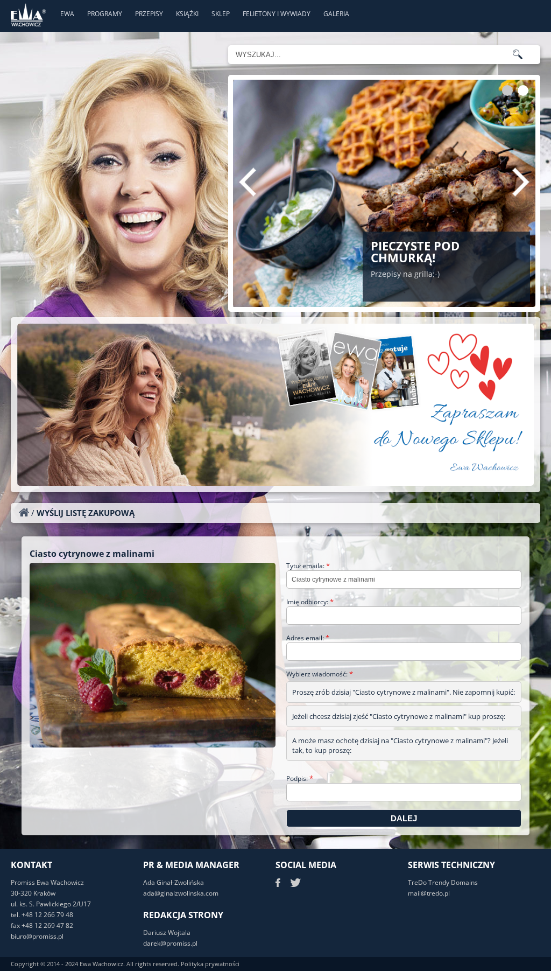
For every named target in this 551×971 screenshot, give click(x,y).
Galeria (336, 13)
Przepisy (149, 13)
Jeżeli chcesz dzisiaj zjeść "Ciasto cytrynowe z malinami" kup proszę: (398, 716)
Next (521, 182)
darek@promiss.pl (170, 943)
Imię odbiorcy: (310, 601)
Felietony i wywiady (276, 13)
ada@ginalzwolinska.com (180, 893)
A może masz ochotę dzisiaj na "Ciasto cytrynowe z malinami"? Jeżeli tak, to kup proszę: (400, 745)
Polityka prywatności (210, 964)
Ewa (67, 13)
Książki (187, 13)
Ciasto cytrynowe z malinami (92, 554)
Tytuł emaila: (308, 565)
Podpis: (299, 778)
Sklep (220, 13)
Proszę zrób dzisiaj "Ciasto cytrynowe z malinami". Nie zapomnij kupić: (403, 692)
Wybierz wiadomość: (319, 674)
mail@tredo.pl (429, 893)
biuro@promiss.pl (37, 936)
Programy (104, 13)
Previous (247, 182)
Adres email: (307, 637)
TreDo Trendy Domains (443, 882)
